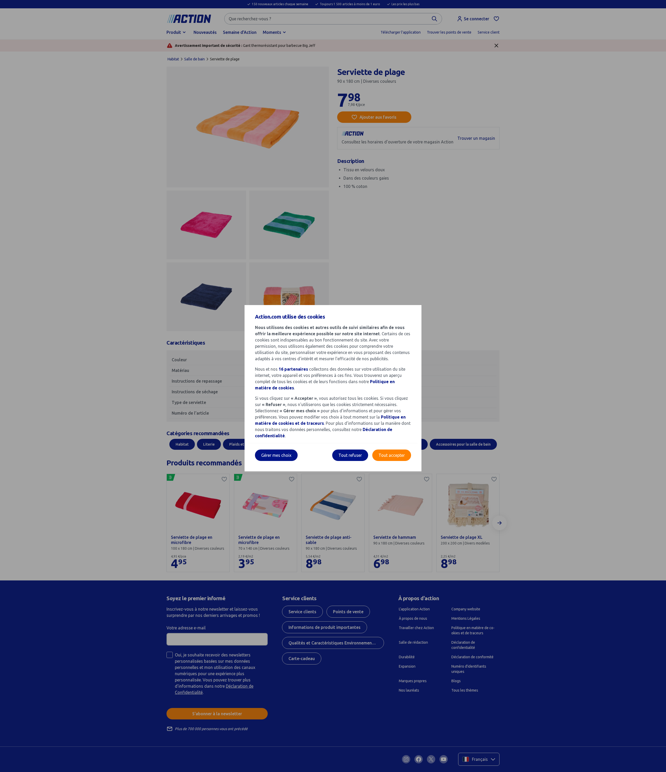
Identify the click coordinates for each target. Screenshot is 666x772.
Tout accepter (392, 455)
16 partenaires (293, 369)
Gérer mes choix (276, 455)
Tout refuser (350, 455)
